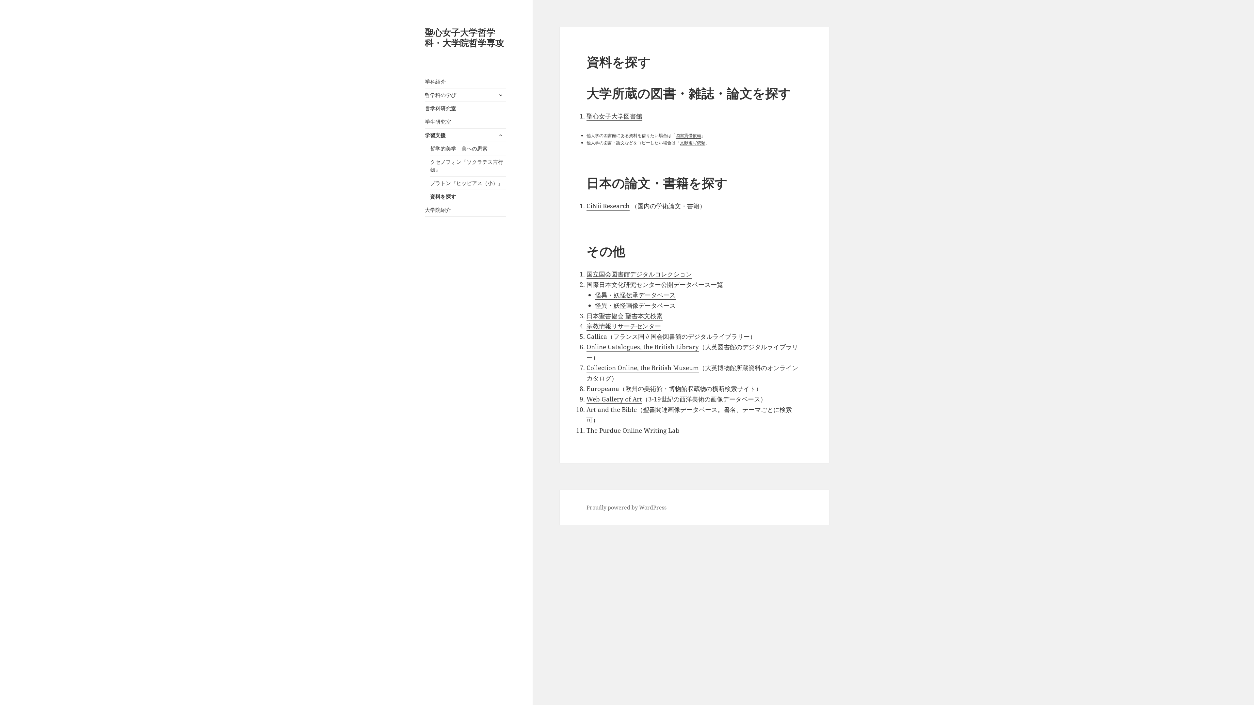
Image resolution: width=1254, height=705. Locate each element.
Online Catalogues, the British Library (643, 347)
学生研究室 (438, 121)
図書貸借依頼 (688, 135)
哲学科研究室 (440, 108)
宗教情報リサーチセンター (624, 326)
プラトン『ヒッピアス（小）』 (466, 183)
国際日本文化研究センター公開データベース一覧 (655, 284)
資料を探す (443, 196)
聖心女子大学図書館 (614, 116)
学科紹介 (435, 81)
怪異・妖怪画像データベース (635, 305)
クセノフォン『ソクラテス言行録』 (466, 165)
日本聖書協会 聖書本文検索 (625, 316)
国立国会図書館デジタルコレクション (639, 274)
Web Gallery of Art (614, 399)
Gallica (597, 336)
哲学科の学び (440, 95)
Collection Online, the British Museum (643, 368)
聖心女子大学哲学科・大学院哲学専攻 (464, 37)
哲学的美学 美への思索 (459, 148)
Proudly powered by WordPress (627, 507)
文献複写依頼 (692, 143)
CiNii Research (608, 206)
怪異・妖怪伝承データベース (635, 295)
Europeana (603, 388)
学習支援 (435, 135)
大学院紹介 (438, 209)
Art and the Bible (612, 409)
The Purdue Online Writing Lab (633, 430)
